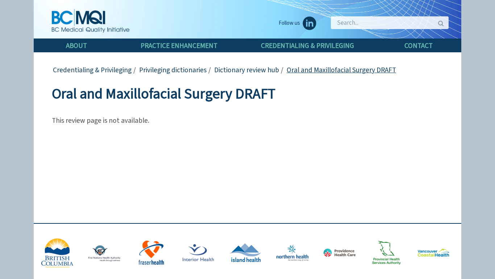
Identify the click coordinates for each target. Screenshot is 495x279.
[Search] (440, 22)
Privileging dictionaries (173, 70)
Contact (418, 46)
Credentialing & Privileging (307, 46)
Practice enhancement (179, 46)
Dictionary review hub (246, 70)
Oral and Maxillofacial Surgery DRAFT (341, 70)
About (76, 46)
